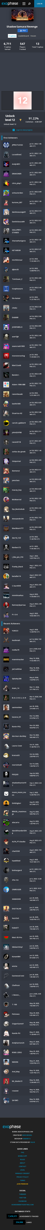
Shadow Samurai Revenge (22, 26)
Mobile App (22, 1156)
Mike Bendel (27, 1135)
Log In (39, 4)
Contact (22, 1166)
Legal (22, 1170)
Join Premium (22, 1184)
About (22, 1163)
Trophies (12, 36)
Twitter (22, 1198)
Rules (22, 1159)
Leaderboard (23, 36)
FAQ (22, 1152)
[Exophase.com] (11, 4)
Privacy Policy (23, 1177)
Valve (32, 1142)
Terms (22, 1180)
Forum (33, 36)
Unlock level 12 (10, 118)
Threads (22, 1194)
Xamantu (27, 1139)
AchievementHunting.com (23, 1205)
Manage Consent (22, 1173)
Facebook (23, 1201)
